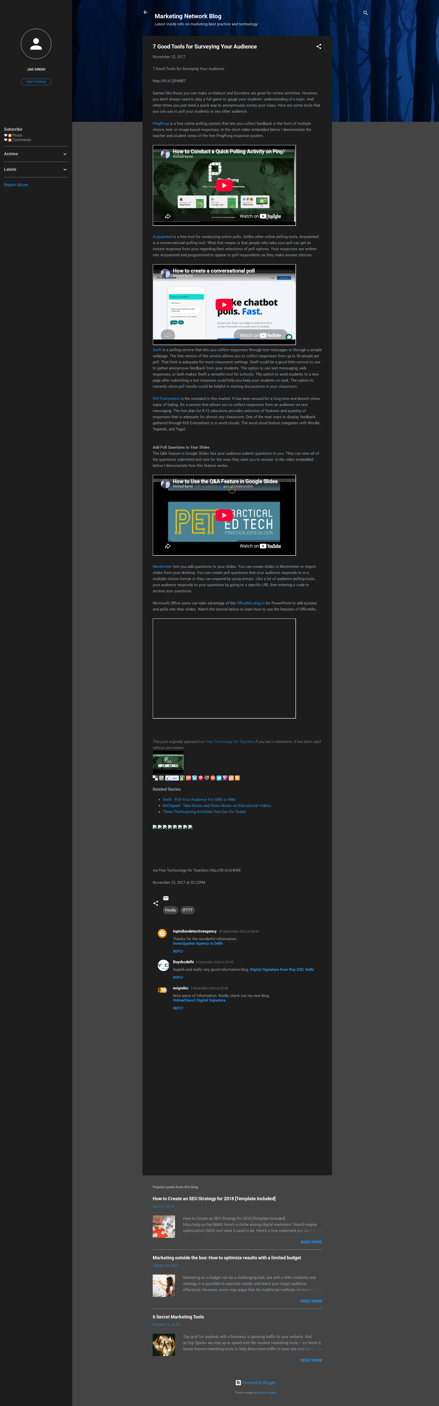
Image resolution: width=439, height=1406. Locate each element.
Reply (178, 951)
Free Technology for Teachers (230, 741)
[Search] (366, 14)
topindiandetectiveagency (195, 931)
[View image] (168, 772)
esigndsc (181, 988)
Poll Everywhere (166, 398)
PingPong (161, 123)
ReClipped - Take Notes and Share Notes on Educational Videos (217, 805)
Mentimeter (162, 566)
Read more (311, 1242)
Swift (157, 350)
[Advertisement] (352, 112)
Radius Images (267, 1392)
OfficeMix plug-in (251, 603)
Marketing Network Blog (188, 16)
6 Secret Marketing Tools (178, 1316)
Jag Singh (36, 69)
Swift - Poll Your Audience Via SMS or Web (199, 799)
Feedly (170, 910)
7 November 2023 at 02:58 (209, 988)
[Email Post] (166, 900)
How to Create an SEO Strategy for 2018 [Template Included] (214, 1198)
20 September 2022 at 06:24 (239, 931)
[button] (319, 47)
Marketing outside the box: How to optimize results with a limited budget (227, 1257)
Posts (16, 135)
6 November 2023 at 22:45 (214, 962)
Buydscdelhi (183, 962)
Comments (21, 140)
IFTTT (188, 910)
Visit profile (36, 82)
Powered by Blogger (258, 1382)
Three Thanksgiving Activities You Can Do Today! (204, 811)
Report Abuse (16, 184)
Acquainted (162, 236)
